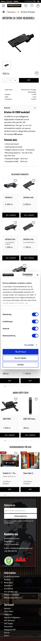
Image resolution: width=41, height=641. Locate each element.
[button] (3, 5)
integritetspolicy (9, 522)
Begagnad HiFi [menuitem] (10, 630)
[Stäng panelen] (37, 275)
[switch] (35, 321)
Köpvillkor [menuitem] (8, 586)
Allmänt (7, 108)
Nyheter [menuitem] (7, 608)
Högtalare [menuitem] (8, 615)
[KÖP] (29, 80)
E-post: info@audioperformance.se (18, 548)
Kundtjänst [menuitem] (8, 589)
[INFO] (10, 215)
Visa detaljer (29, 345)
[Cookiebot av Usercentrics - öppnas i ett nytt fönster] (24, 274)
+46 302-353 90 (10, 551)
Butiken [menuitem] (7, 580)
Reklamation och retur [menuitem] (13, 598)
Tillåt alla (20, 352)
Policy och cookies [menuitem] (11, 595)
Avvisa (20, 365)
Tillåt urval (20, 358)
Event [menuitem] (6, 636)
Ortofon (33, 99)
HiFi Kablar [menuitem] (8, 624)
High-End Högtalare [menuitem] (12, 618)
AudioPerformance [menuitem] (11, 577)
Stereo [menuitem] (7, 633)
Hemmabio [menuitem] (8, 627)
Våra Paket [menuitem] (8, 611)
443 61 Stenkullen (11, 544)
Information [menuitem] (10, 572)
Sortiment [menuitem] (9, 604)
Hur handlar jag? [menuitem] (11, 592)
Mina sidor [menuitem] (8, 583)
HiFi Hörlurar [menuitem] (9, 620)
